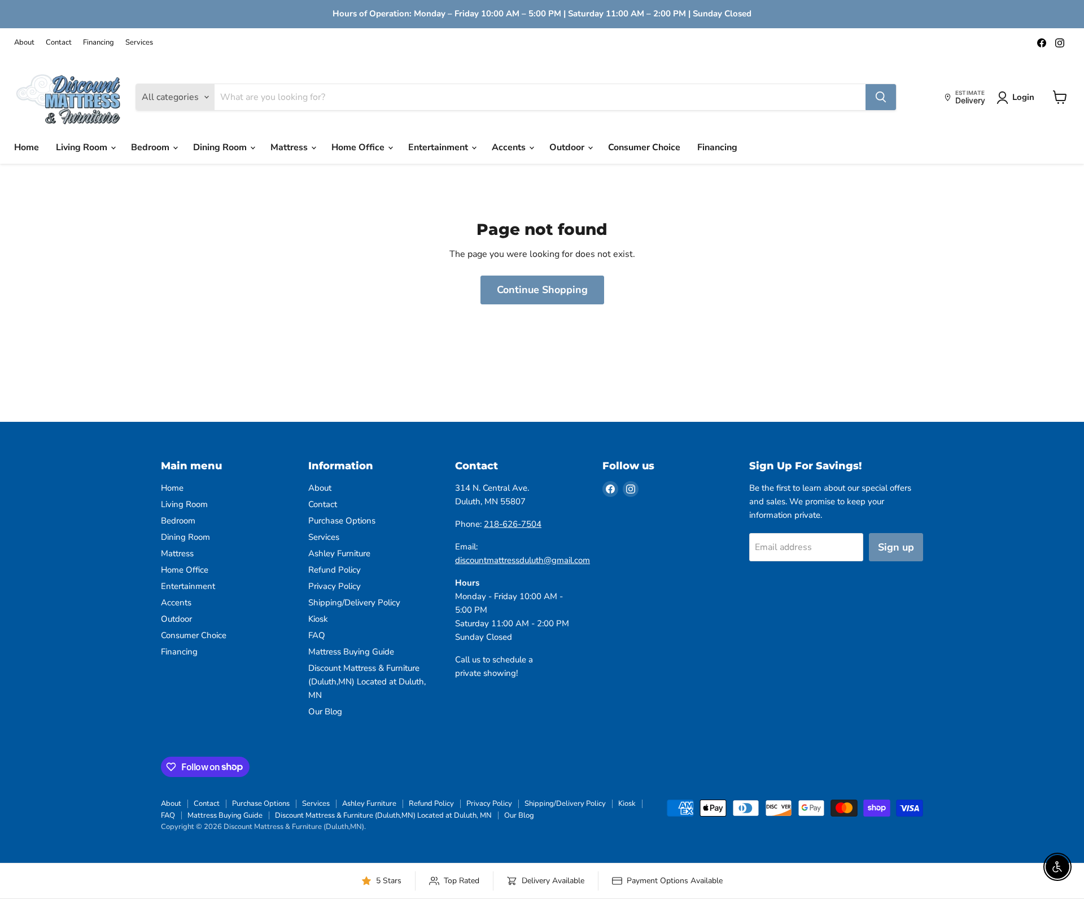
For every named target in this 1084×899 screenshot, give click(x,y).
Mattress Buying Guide (351, 651)
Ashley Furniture (339, 553)
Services (139, 42)
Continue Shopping (542, 289)
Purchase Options (341, 520)
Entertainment (439, 147)
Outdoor (568, 147)
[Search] (881, 97)
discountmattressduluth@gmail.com (522, 560)
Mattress (290, 147)
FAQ (316, 635)
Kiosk (318, 619)
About (24, 42)
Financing (98, 42)
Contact (59, 42)
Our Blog (325, 711)
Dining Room (221, 147)
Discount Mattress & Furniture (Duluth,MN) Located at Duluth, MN (367, 681)
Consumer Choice (644, 147)
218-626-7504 (512, 524)
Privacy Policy (334, 586)
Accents (510, 147)
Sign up (896, 547)
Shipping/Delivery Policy (354, 602)
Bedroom (151, 147)
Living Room (83, 147)
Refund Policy (334, 569)
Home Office (359, 147)
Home (26, 147)
